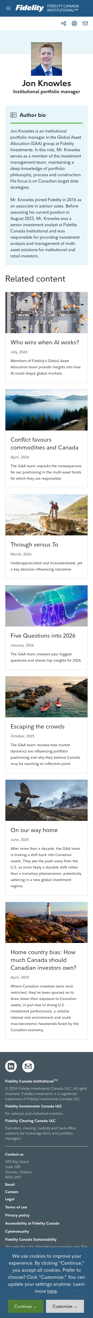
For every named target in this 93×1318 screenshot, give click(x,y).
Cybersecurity (17, 1231)
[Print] (74, 23)
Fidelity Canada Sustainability (31, 1239)
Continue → (25, 1306)
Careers (11, 1191)
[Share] (63, 23)
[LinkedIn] (11, 1066)
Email (10, 1184)
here (52, 1291)
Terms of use (16, 1207)
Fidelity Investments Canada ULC (33, 1106)
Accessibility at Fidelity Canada (32, 1223)
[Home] (30, 8)
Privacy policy (17, 1215)
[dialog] (46, 1282)
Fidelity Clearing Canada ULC (30, 1120)
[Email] (85, 23)
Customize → (65, 1306)
